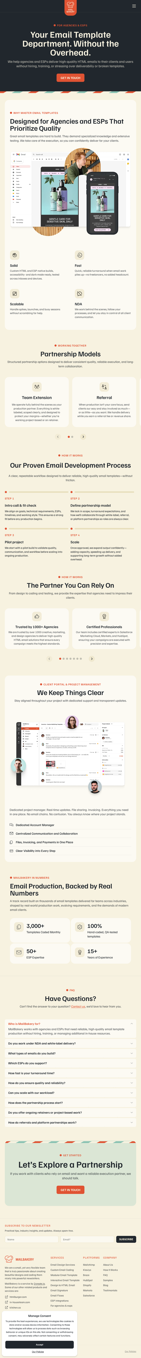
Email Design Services (63, 1264)
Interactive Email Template (65, 1280)
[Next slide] (83, 437)
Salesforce (89, 1295)
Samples (108, 1280)
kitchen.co (15, 1307)
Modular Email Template (64, 1274)
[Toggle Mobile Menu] (134, 6)
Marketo (87, 1290)
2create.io (39, 1283)
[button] (69, 437)
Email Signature (59, 1290)
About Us (108, 1264)
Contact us (78, 1006)
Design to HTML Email (63, 1285)
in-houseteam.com (20, 1302)
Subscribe (126, 1239)
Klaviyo (87, 1269)
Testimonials (110, 1290)
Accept (39, 1344)
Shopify (87, 1285)
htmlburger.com (18, 1296)
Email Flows (57, 1295)
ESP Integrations (60, 1300)
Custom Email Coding (62, 1269)
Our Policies (38, 1351)
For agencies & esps (61, 1305)
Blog (105, 1285)
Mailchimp (89, 1264)
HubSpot (88, 1280)
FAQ (105, 1274)
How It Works (110, 1269)
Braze (86, 1274)
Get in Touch (70, 1190)
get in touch (70, 78)
